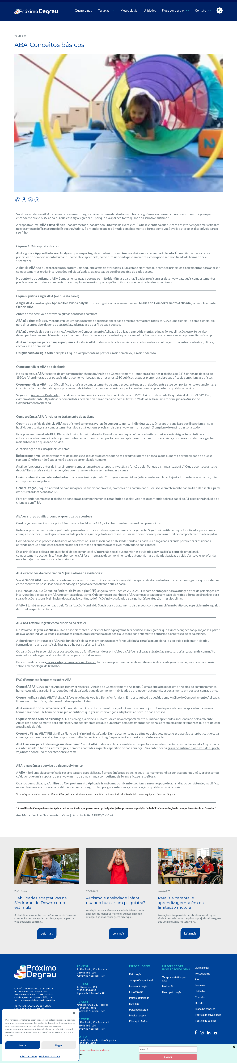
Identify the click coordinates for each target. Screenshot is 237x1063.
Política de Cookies (28, 1056)
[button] (74, 1013)
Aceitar (22, 1045)
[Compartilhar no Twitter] (30, 200)
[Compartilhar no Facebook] (24, 200)
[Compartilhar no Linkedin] (37, 200)
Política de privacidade (49, 1056)
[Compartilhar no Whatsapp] (17, 200)
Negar (58, 1045)
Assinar (168, 1057)
